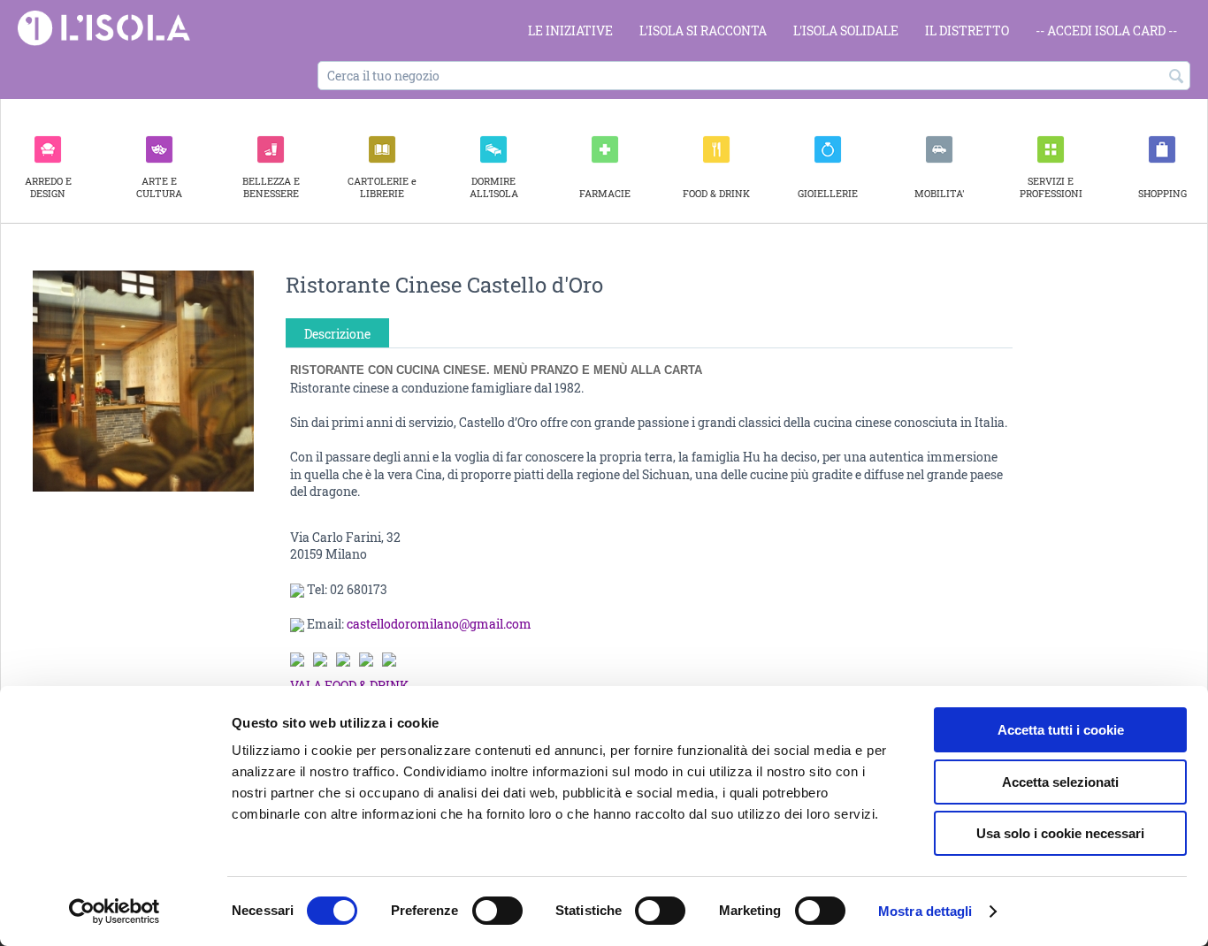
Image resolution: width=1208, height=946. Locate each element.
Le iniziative (570, 30)
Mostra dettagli (925, 911)
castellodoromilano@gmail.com (439, 623)
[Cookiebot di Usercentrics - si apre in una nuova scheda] (114, 911)
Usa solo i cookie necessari (1060, 833)
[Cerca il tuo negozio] (1177, 76)
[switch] (497, 910)
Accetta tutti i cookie (1061, 729)
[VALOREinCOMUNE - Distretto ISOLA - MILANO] (104, 27)
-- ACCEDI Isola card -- (1106, 30)
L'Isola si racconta (703, 30)
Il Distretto (967, 30)
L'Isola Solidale (845, 30)
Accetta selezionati (1060, 782)
